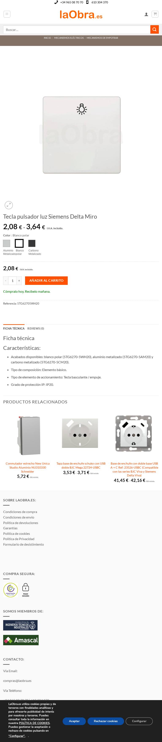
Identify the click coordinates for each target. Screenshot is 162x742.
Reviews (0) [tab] (35, 328)
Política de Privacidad (18, 539)
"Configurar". (16, 736)
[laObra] (81, 14)
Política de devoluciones (20, 523)
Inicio (47, 37)
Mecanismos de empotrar (102, 37)
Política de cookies (16, 533)
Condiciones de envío (18, 517)
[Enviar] (154, 29)
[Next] (158, 449)
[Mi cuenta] (146, 14)
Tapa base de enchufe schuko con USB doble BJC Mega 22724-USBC (81, 465)
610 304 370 (100, 2)
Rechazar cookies (106, 721)
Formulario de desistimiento (23, 544)
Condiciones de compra (20, 512)
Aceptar (74, 721)
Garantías (10, 528)
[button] (7, 14)
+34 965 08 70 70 (71, 2)
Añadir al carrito (46, 280)
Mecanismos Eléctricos (69, 37)
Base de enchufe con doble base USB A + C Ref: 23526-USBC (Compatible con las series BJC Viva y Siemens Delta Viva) (134, 469)
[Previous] (3, 449)
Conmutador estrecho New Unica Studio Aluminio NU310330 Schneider (28, 467)
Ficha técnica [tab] (13, 328)
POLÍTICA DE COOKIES (34, 723)
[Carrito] (155, 14)
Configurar (139, 721)
